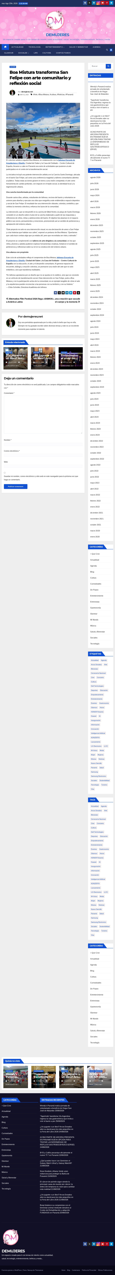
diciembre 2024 (96, 297)
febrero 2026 (95, 213)
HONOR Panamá (97, 712)
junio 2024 (94, 333)
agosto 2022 (95, 465)
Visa (92, 789)
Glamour (8, 53)
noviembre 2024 (97, 303)
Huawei (93, 716)
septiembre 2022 (97, 459)
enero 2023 (95, 435)
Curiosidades (95, 584)
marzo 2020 (95, 531)
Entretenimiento (54, 47)
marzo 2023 (95, 423)
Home (63, 1270)
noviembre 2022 (97, 447)
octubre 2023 (95, 381)
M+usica (94, 750)
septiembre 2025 (97, 243)
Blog (92, 572)
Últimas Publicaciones (105, 1270)
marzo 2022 (95, 495)
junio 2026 (94, 189)
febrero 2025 (95, 285)
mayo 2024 (94, 339)
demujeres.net (27, 92)
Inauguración (95, 720)
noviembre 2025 (97, 231)
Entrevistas (94, 602)
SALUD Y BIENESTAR (78, 47)
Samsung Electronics (98, 776)
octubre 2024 (95, 309)
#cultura (53, 94)
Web (6, 462)
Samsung (94, 772)
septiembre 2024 (97, 315)
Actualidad (17, 47)
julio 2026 (94, 183)
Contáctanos (63, 53)
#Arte (35, 94)
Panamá (94, 768)
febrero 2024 (95, 357)
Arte (105, 664)
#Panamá (69, 94)
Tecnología (35, 47)
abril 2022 (94, 489)
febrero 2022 (95, 501)
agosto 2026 (95, 177)
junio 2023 (94, 405)
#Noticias (61, 94)
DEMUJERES (57, 34)
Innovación (95, 729)
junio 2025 (94, 261)
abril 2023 (94, 417)
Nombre (7, 440)
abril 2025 (94, 273)
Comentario (9, 393)
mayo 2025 (94, 267)
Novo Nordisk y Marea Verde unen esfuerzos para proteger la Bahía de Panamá (54, 1173)
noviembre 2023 (97, 375)
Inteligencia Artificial (98, 733)
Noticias (101, 759)
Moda (102, 750)
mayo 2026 (94, 195)
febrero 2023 (95, 429)
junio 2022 (94, 477)
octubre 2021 (95, 525)
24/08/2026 (68, 1081)
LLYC (106, 746)
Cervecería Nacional (98, 673)
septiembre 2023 (97, 387)
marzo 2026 (95, 207)
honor (102, 707)
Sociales (23, 53)
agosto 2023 (95, 393)
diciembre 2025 (96, 225)
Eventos (94, 703)
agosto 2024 (95, 321)
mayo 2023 (94, 411)
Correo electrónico (12, 451)
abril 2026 (94, 201)
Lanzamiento (95, 742)
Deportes (94, 690)
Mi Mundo (94, 620)
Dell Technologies (97, 686)
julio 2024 (94, 327)
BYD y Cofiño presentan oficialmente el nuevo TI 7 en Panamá (100, 157)
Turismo (104, 785)
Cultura (46, 53)
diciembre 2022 (96, 441)
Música (93, 626)
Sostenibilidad (104, 780)
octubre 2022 (95, 453)
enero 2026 (95, 219)
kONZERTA (95, 737)
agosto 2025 (95, 249)
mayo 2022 (94, 483)
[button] (107, 50)
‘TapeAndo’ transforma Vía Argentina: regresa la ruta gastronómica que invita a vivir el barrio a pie (100, 105)
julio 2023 (94, 399)
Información (95, 725)
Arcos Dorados (96, 664)
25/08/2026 (12, 1081)
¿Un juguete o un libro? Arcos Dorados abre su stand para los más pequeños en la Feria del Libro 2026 (100, 121)
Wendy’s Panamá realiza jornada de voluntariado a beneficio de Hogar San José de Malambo (55, 1108)
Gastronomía (95, 608)
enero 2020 (95, 537)
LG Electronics (96, 746)
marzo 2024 (95, 351)
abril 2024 (94, 345)
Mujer (93, 755)
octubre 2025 (95, 237)
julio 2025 (94, 255)
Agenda (96, 47)
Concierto (100, 677)
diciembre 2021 (96, 513)
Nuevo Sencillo (96, 763)
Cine (92, 677)
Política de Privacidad (89, 1270)
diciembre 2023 (96, 369)
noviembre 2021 (97, 519)
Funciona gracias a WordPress (12, 1270)
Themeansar (39, 1270)
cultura (93, 682)
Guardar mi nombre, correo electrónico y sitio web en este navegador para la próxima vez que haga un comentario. (41, 478)
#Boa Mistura (43, 94)
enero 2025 (95, 291)
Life (36, 53)
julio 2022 (94, 471)
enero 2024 (95, 363)
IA (99, 716)
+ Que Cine (95, 554)
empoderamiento (97, 695)
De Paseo (94, 590)
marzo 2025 (95, 279)
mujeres (100, 755)
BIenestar (94, 669)
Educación (104, 690)
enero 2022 (95, 507)
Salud (102, 768)
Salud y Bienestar (97, 632)
